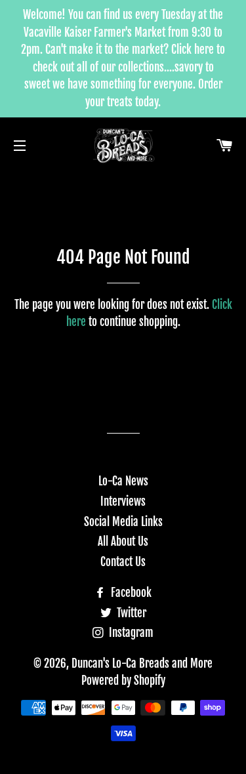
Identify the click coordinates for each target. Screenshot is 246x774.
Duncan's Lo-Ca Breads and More (142, 663)
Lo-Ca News (123, 481)
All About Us (123, 541)
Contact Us (123, 562)
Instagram (130, 633)
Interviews (123, 501)
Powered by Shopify (123, 680)
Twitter (130, 613)
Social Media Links (123, 522)
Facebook (130, 593)
